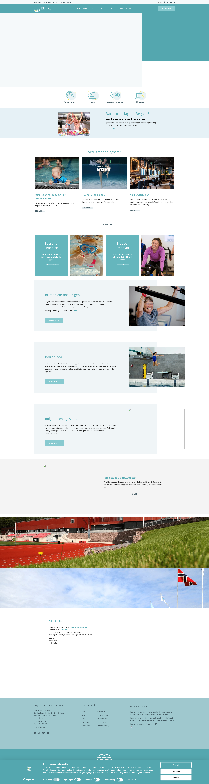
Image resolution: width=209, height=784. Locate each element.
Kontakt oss (86, 726)
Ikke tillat (176, 778)
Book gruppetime (101, 722)
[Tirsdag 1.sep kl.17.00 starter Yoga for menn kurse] (63, 683)
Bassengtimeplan (65, 2)
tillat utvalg (176, 771)
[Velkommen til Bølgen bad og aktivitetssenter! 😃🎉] (104, 683)
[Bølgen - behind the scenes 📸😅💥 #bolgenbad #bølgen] (146, 683)
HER (114, 129)
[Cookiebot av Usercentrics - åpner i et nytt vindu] (28, 779)
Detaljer (130, 780)
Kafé (83, 719)
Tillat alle (176, 765)
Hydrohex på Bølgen (93, 194)
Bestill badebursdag (102, 726)
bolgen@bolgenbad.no (78, 627)
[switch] (77, 779)
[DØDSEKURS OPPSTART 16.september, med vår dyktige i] (21, 683)
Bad (83, 712)
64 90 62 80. (64, 630)
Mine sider (37, 2)
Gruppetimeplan (101, 719)
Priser (55, 2)
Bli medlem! (86, 722)
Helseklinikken (100, 712)
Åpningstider (47, 2)
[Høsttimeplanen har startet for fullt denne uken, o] (187, 683)
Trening (84, 715)
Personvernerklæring (41, 727)
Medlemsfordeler (139, 194)
